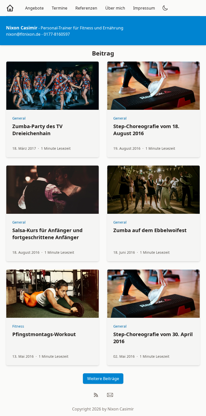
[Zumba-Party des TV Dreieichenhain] (52, 86)
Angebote (34, 8)
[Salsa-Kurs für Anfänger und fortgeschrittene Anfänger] (52, 190)
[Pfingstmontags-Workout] (52, 294)
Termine (59, 8)
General (19, 118)
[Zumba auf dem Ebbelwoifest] (153, 190)
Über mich (115, 8)
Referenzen (86, 8)
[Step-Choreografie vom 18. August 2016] (153, 86)
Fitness (18, 326)
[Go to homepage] (10, 8)
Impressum (144, 8)
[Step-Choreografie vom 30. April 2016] (153, 294)
